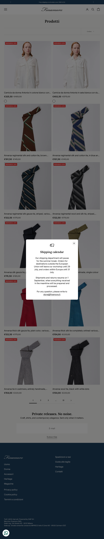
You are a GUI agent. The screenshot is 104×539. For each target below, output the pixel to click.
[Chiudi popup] (74, 243)
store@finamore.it (51, 294)
